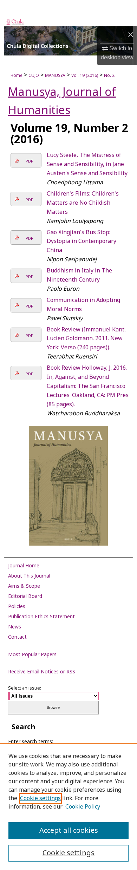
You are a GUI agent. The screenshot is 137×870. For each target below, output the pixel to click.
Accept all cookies (68, 830)
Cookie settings (40, 798)
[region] (68, 806)
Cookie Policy (82, 807)
